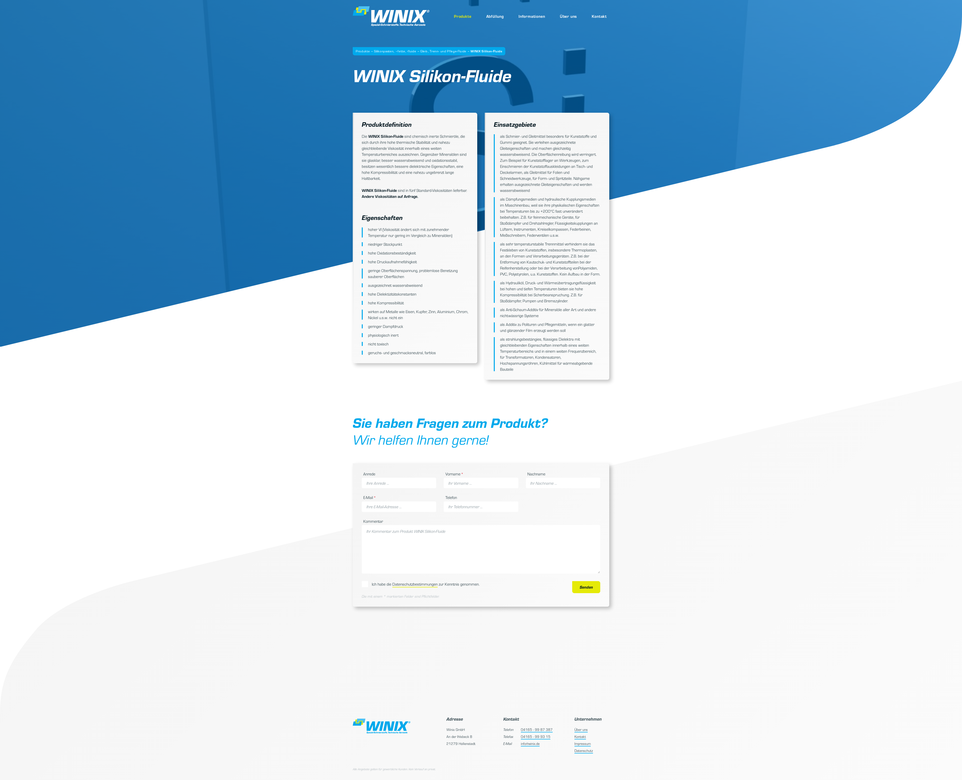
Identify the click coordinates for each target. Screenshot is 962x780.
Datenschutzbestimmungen (415, 584)
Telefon (451, 497)
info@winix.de (530, 743)
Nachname (536, 473)
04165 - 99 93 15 (535, 736)
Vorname (454, 473)
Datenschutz (583, 750)
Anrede (369, 473)
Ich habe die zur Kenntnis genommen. (425, 584)
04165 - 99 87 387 (537, 729)
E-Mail (371, 497)
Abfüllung (495, 16)
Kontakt (599, 16)
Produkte (462, 16)
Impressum (582, 743)
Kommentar (373, 521)
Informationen (532, 16)
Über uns (568, 16)
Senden (586, 587)
